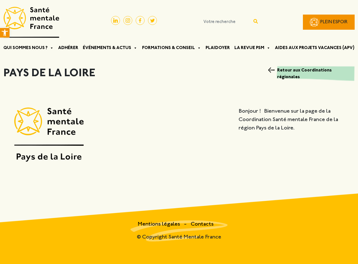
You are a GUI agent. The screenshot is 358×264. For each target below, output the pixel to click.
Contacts (202, 224)
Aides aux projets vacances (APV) (315, 48)
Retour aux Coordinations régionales (304, 73)
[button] (5, 33)
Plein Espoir (334, 22)
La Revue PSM (249, 48)
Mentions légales (159, 224)
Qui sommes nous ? (25, 48)
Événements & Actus (107, 48)
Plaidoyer (218, 48)
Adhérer (68, 48)
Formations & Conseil (168, 48)
